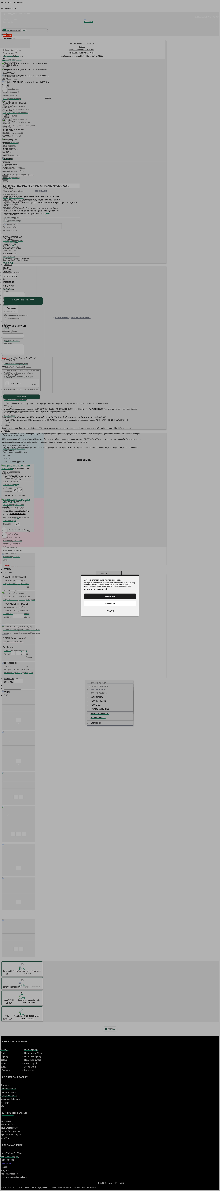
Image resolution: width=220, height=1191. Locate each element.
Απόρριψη (110, 610)
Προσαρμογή (110, 603)
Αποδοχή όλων (110, 596)
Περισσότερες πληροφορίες (96, 589)
